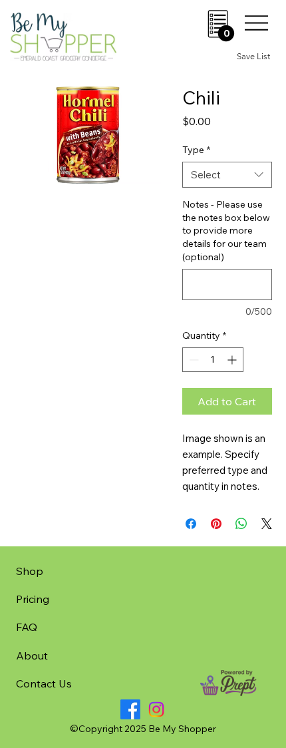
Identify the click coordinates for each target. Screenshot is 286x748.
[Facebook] (130, 709)
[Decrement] (192, 359)
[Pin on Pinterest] (216, 524)
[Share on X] (267, 524)
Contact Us (44, 683)
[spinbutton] (213, 359)
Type (196, 150)
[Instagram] (156, 709)
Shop (29, 571)
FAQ (26, 627)
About (32, 655)
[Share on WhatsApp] (241, 524)
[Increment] (233, 359)
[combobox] (227, 175)
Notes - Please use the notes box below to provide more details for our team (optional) (226, 230)
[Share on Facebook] (191, 524)
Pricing (32, 599)
